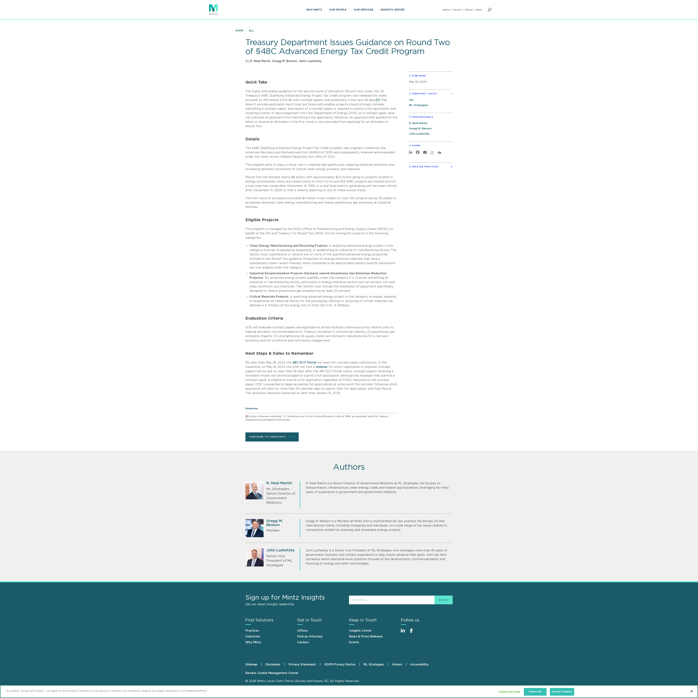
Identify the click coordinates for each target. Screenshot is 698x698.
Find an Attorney (310, 636)
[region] (349, 691)
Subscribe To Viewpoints (267, 437)
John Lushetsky (310, 61)
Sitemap (251, 664)
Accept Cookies (562, 692)
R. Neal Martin (260, 61)
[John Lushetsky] (254, 557)
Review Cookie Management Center (271, 673)
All (251, 30)
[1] (378, 100)
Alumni (446, 10)
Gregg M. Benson (284, 61)
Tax (411, 100)
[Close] (692, 691)
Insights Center (392, 10)
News (479, 10)
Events (354, 642)
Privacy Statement (302, 664)
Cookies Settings (509, 692)
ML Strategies (418, 105)
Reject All (535, 692)
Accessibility (419, 664)
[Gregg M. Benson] (254, 528)
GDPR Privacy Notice (339, 664)
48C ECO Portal (304, 362)
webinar (322, 366)
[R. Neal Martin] (254, 490)
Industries (252, 636)
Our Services (363, 10)
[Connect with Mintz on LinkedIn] (404, 633)
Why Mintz (314, 10)
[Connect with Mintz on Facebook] (413, 633)
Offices (469, 10)
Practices (252, 630)
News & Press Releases (366, 636)
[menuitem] (314, 10)
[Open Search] (489, 10)
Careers (457, 10)
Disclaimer (273, 664)
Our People (337, 10)
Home (239, 30)
